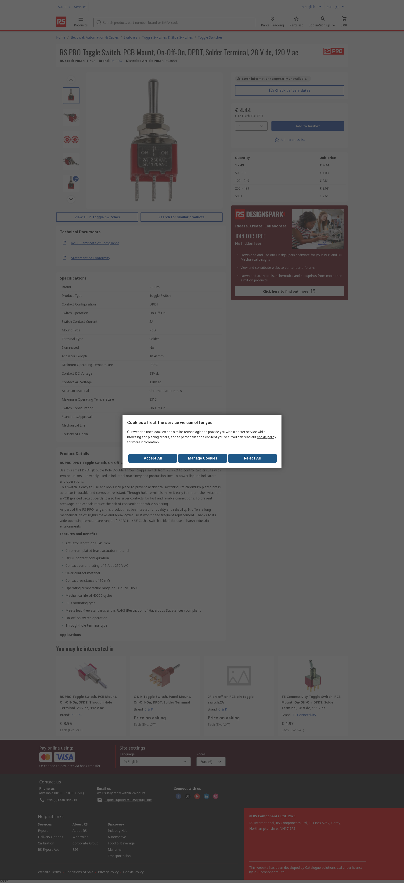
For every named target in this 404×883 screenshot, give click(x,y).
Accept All (153, 458)
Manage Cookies (202, 458)
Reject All (252, 458)
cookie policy (266, 437)
